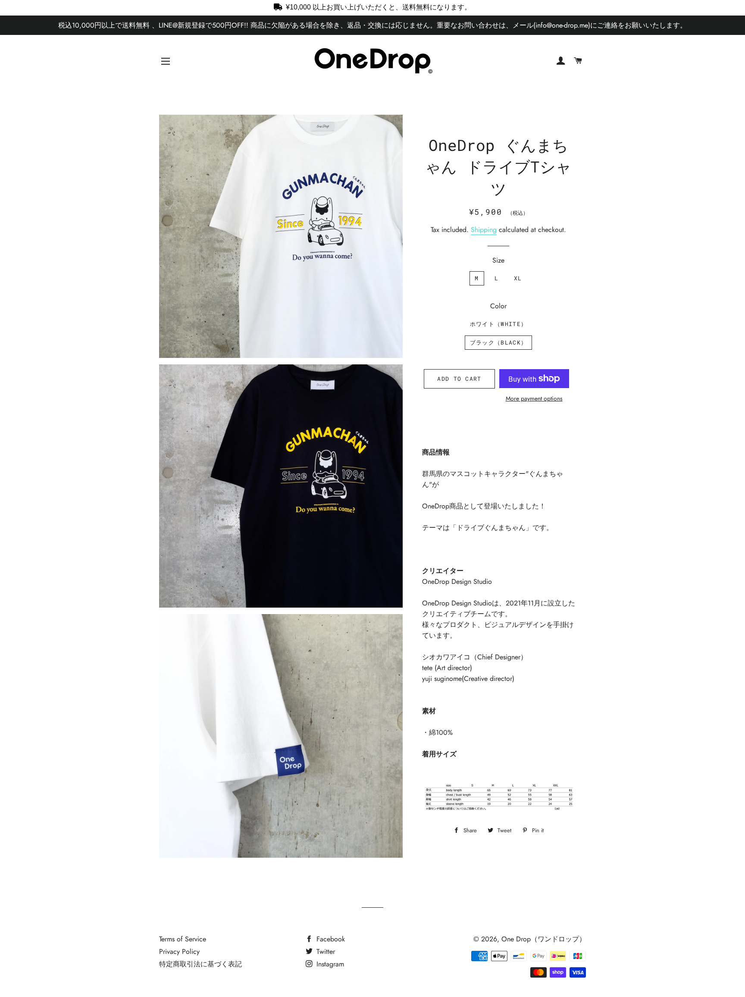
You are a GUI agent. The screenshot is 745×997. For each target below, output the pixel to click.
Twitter (324, 951)
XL (518, 278)
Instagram (329, 964)
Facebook (329, 939)
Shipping (484, 230)
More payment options (534, 398)
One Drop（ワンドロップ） (543, 939)
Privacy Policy (179, 951)
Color (498, 306)
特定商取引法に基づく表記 (200, 964)
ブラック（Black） (498, 342)
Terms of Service (182, 939)
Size (498, 260)
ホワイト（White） (498, 324)
